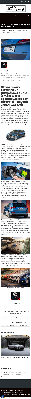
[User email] (16, 317)
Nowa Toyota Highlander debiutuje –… (15, 357)
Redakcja (6, 394)
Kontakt (27, 394)
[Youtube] (25, 2)
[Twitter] (28, 2)
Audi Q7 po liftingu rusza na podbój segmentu (14, 325)
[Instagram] (22, 2)
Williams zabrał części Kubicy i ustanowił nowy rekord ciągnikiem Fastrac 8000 (16, 321)
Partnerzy (21, 394)
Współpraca (14, 394)
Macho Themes (19, 392)
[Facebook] (18, 2)
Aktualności (6, 80)
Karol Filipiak (5, 71)
